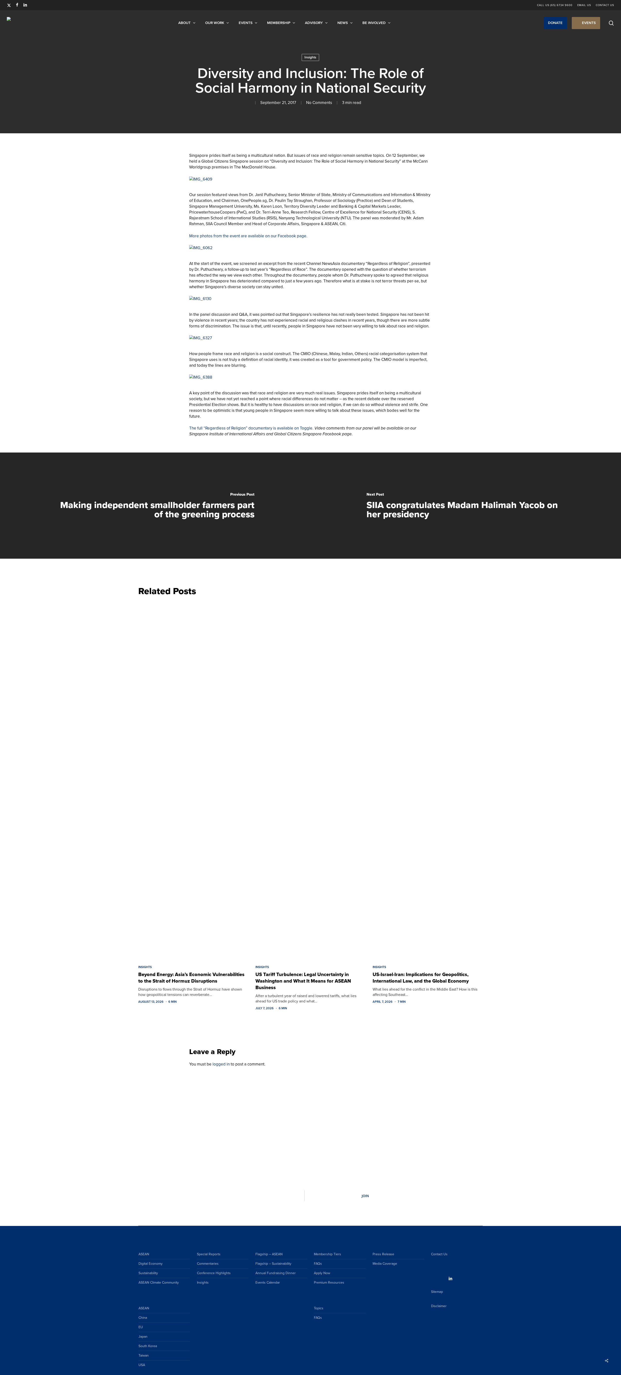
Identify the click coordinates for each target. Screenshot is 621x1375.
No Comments (319, 103)
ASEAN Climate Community (159, 1282)
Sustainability (148, 1273)
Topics (318, 1308)
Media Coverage (385, 1263)
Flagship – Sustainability (273, 1263)
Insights (310, 57)
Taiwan (144, 1355)
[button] (555, 23)
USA (142, 1364)
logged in (221, 1064)
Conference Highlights (214, 1273)
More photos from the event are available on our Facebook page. (248, 236)
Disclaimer (439, 1306)
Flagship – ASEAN (269, 1254)
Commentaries (208, 1263)
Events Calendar (267, 1282)
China (143, 1317)
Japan (143, 1336)
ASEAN (144, 1254)
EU (141, 1327)
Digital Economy (151, 1263)
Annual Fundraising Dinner (275, 1273)
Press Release (383, 1254)
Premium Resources (329, 1282)
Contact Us (439, 1254)
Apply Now (322, 1273)
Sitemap (437, 1291)
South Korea (148, 1346)
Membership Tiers (327, 1254)
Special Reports (209, 1254)
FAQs (318, 1263)
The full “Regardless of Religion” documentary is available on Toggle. (251, 428)
